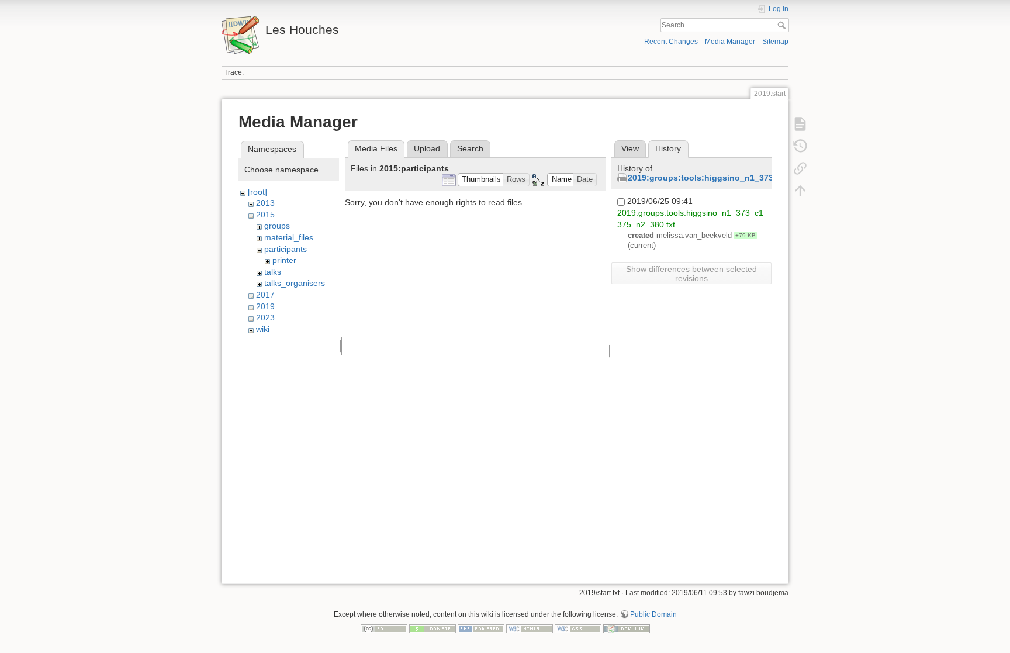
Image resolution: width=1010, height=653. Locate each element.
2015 (265, 214)
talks (272, 272)
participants (285, 249)
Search (782, 25)
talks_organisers (294, 283)
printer (284, 260)
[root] (257, 191)
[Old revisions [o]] (800, 146)
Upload (427, 148)
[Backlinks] (800, 168)
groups (277, 225)
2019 (265, 306)
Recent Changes (671, 41)
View (630, 148)
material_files (288, 237)
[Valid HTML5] (529, 628)
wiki (262, 329)
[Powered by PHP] (481, 628)
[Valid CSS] (578, 628)
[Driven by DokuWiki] (626, 628)
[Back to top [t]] (800, 190)
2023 (265, 317)
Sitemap (775, 41)
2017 (265, 294)
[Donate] (432, 628)
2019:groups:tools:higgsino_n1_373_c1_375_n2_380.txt (740, 177)
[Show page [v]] (800, 124)
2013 (265, 203)
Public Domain (653, 614)
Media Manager (730, 41)
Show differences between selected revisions (691, 273)
